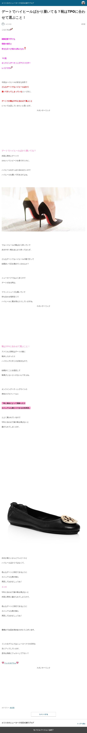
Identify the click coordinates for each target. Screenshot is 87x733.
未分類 (12, 708)
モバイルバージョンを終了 (43, 730)
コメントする (43, 714)
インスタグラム (10, 663)
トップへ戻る (81, 723)
